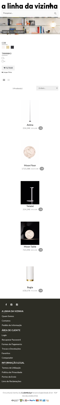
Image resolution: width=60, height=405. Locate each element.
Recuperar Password (11, 339)
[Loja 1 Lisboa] (9, 305)
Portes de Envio (9, 377)
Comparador (7, 357)
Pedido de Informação (12, 325)
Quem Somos (8, 316)
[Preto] (12, 47)
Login (4, 335)
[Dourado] (7, 47)
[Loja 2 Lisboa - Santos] (15, 305)
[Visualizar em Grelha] (4, 80)
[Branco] (3, 47)
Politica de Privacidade (12, 372)
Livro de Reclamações (11, 381)
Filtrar (9, 68)
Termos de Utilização (11, 367)
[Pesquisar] (55, 13)
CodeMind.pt (26, 393)
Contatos (6, 320)
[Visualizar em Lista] (8, 80)
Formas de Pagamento (12, 344)
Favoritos (6, 353)
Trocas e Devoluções (11, 348)
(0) (44, 6)
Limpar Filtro (7, 72)
